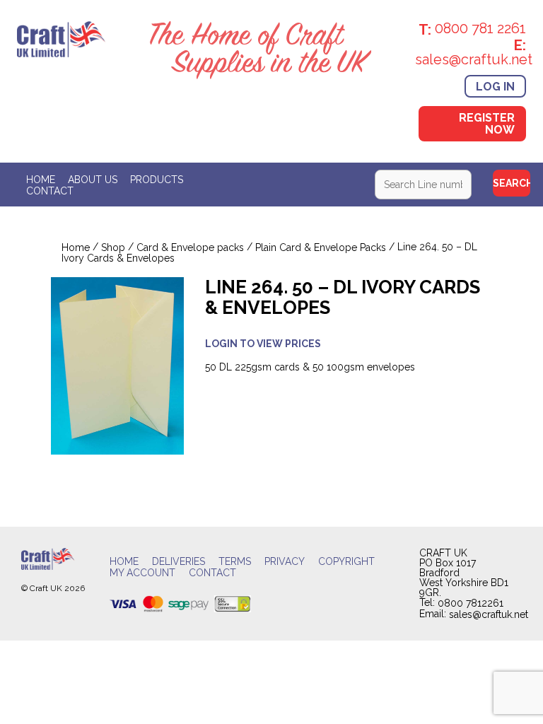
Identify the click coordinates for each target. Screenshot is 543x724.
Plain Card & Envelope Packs (320, 248)
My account (142, 572)
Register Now (487, 123)
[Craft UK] (61, 38)
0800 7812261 (470, 603)
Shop (113, 248)
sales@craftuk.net (488, 614)
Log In (495, 86)
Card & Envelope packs (190, 248)
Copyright (346, 561)
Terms (234, 561)
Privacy (284, 561)
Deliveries (178, 561)
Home (40, 179)
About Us (92, 179)
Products (156, 179)
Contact (50, 191)
